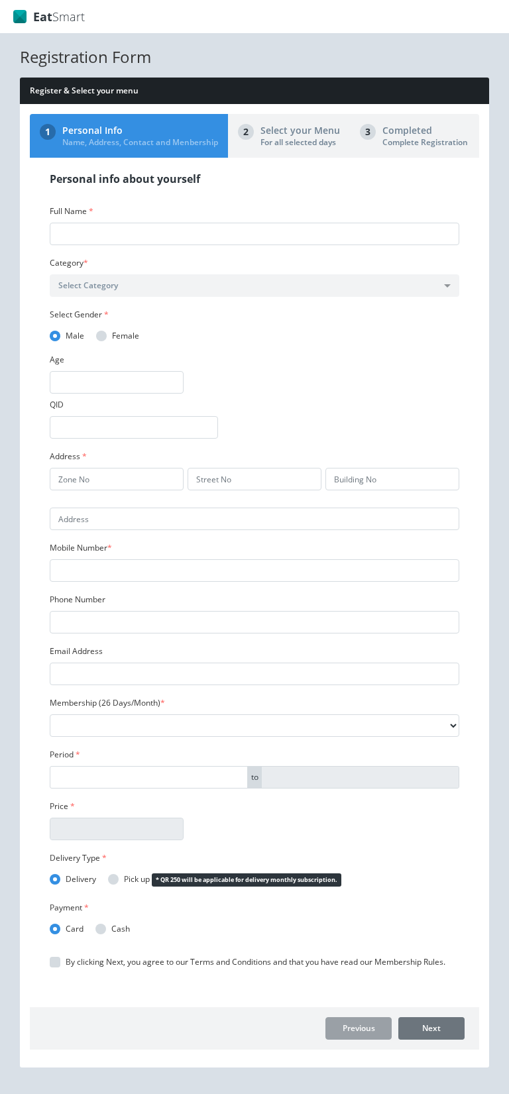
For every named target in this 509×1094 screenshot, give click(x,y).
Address (68, 456)
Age (57, 359)
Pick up (137, 879)
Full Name (71, 211)
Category (69, 262)
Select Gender (79, 314)
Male (75, 336)
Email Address (76, 651)
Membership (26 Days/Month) (107, 702)
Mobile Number (81, 547)
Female (125, 336)
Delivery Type (78, 857)
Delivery (81, 879)
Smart (59, 17)
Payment (69, 907)
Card (75, 929)
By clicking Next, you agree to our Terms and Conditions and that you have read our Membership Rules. (255, 962)
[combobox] (254, 285)
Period (65, 754)
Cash (120, 929)
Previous (359, 1028)
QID (57, 404)
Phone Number (77, 599)
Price (62, 806)
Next (431, 1028)
